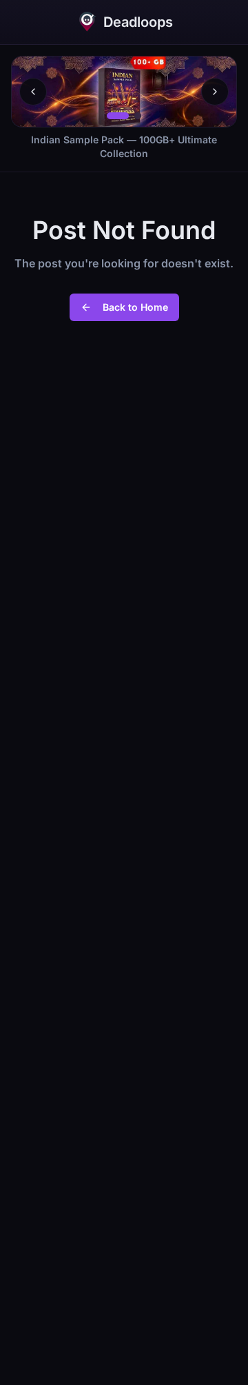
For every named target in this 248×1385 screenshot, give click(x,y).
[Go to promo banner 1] (118, 115)
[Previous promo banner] (33, 91)
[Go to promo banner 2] (137, 115)
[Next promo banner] (215, 91)
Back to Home (135, 307)
